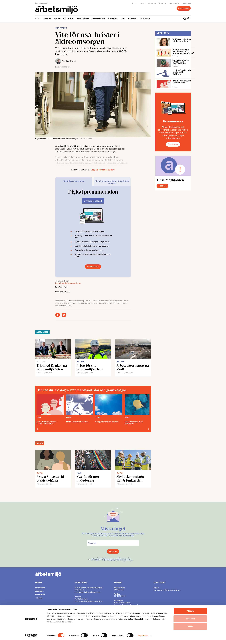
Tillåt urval (190, 619)
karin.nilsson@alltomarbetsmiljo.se (68, 283)
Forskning (113, 19)
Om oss (134, 3)
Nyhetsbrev (163, 3)
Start (38, 19)
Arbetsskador (98, 19)
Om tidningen (40, 588)
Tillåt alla (190, 611)
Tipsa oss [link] (38, 598)
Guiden (57, 19)
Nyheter (47, 19)
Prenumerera (183, 8)
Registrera (113, 551)
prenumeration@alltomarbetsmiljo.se (167, 590)
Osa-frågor (83, 19)
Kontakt (142, 3)
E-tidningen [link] (187, 3)
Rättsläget (69, 19)
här (132, 561)
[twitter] (64, 315)
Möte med (132, 19)
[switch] (84, 635)
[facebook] (57, 315)
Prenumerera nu (93, 266)
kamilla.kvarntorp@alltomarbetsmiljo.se (89, 601)
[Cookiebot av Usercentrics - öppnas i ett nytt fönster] (31, 635)
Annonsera (152, 3)
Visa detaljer (143, 635)
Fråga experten (175, 3)
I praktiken (145, 19)
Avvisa (190, 626)
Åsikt (122, 19)
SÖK (189, 18)
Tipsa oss (162, 186)
